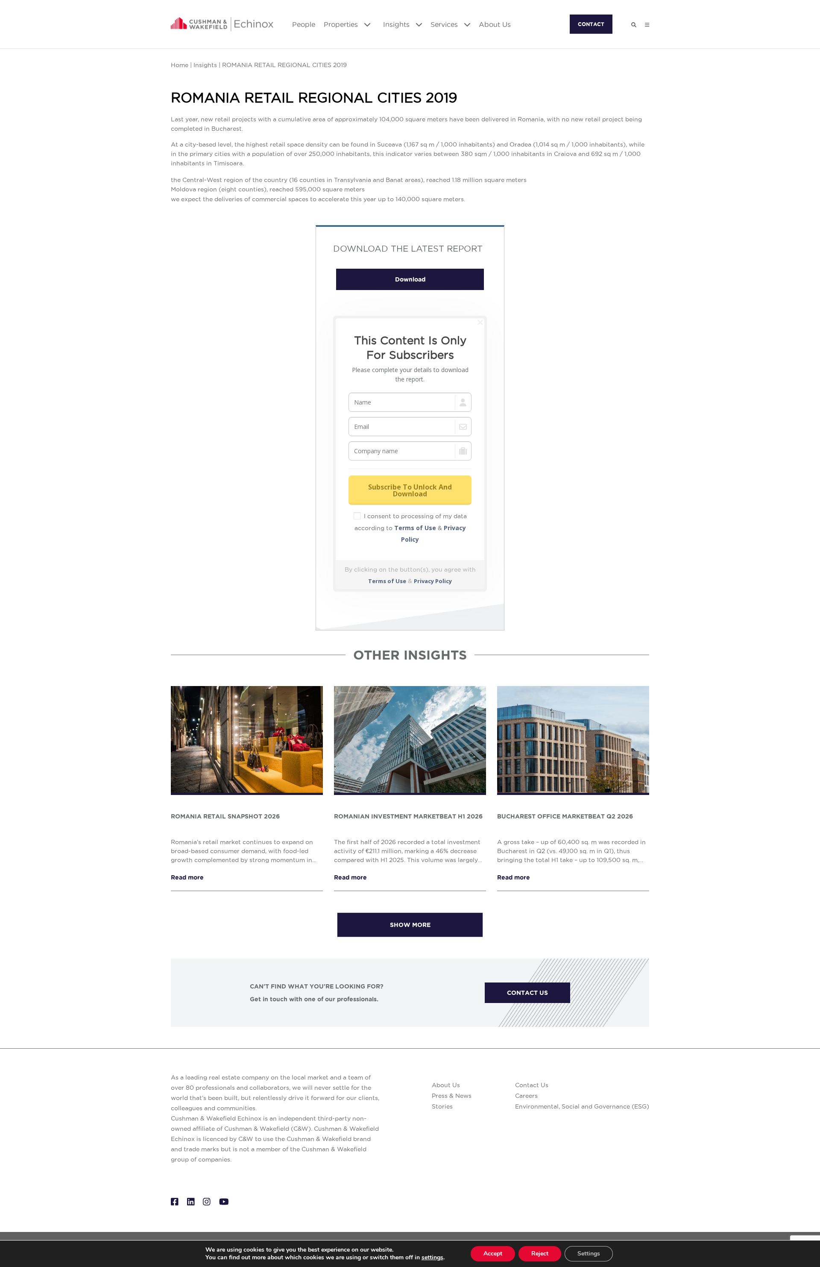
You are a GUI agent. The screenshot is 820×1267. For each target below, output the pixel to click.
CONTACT (591, 24)
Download (410, 279)
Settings (588, 1253)
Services (445, 24)
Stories (442, 1106)
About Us (495, 24)
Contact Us (531, 1085)
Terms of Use (415, 528)
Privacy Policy (433, 581)
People (303, 24)
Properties (342, 24)
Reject (539, 1253)
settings (432, 1257)
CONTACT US (527, 992)
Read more (187, 877)
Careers (526, 1095)
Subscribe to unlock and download (410, 490)
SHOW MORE (410, 924)
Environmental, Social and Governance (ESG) (582, 1106)
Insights (397, 24)
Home (179, 65)
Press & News (452, 1095)
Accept (492, 1253)
